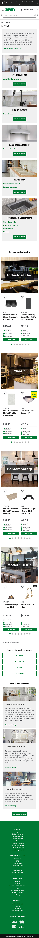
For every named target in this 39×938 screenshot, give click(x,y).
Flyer (17, 832)
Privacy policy (17, 870)
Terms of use (18, 868)
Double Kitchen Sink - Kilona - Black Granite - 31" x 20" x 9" (10, 317)
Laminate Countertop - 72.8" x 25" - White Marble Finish (11, 413)
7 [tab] (28, 344)
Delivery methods (17, 834)
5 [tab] (22, 344)
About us (17, 881)
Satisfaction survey (17, 866)
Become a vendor (17, 893)
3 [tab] (17, 344)
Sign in (18, 906)
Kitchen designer (17, 836)
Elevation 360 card (17, 911)
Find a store (17, 829)
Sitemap (17, 895)
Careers (17, 883)
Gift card (17, 841)
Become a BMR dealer (17, 890)
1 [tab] (11, 344)
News (17, 888)
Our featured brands (17, 845)
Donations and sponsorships (17, 886)
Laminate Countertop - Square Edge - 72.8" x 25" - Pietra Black (28, 317)
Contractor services (18, 848)
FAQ (17, 861)
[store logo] (10, 9)
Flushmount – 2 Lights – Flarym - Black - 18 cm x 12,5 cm (28, 511)
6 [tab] (25, 344)
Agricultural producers (17, 850)
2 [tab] (14, 344)
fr (2, 3)
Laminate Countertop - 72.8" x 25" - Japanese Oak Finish (11, 511)
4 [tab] (20, 344)
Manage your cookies (17, 872)
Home (2, 22)
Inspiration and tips (18, 843)
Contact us (17, 859)
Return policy (18, 863)
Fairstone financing (17, 839)
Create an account (17, 904)
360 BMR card (17, 908)
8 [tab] (30, 538)
